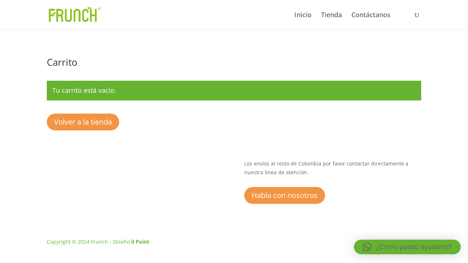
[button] (407, 247)
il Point (140, 241)
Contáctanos (370, 15)
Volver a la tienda (83, 122)
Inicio (303, 15)
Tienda (331, 15)
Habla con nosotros (285, 195)
